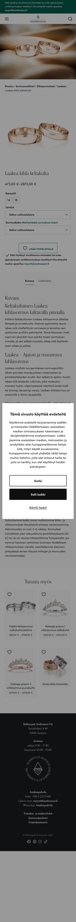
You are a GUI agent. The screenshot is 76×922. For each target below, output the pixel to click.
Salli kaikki (38, 494)
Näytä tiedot (38, 507)
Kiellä (38, 481)
